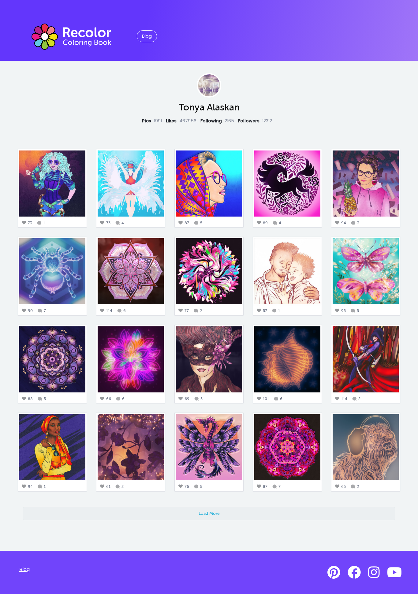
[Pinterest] (333, 572)
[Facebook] (354, 572)
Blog (147, 36)
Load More (209, 513)
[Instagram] (374, 572)
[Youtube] (394, 572)
